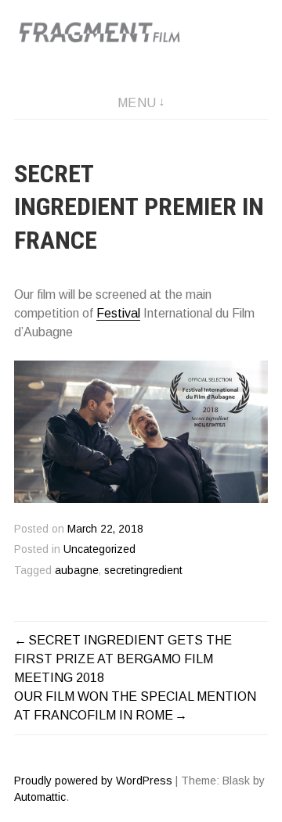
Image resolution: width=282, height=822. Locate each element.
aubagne (77, 570)
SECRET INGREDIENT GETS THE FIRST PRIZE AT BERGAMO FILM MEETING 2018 (123, 659)
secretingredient (143, 570)
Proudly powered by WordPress (93, 780)
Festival (118, 313)
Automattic (40, 797)
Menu (137, 102)
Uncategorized (99, 549)
